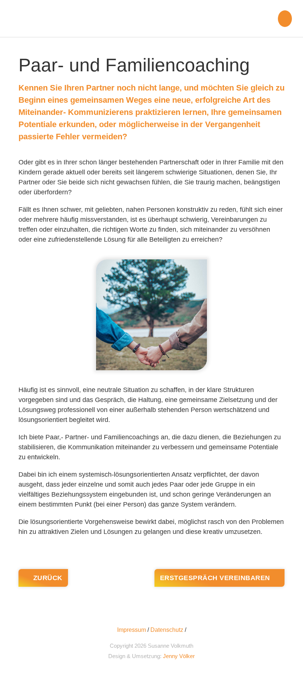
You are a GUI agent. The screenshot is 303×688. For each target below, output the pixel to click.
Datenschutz (166, 630)
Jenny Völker (179, 656)
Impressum (131, 630)
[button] (285, 18)
